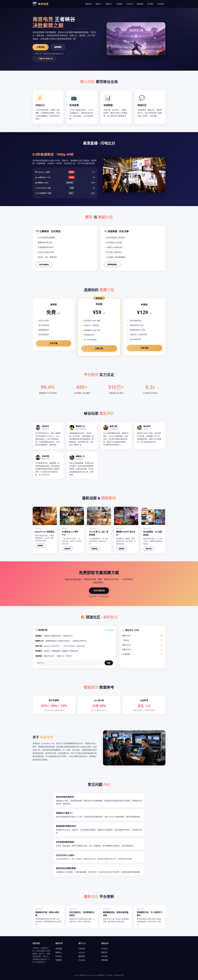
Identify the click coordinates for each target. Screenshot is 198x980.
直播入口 (99, 4)
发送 (108, 663)
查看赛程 (58, 47)
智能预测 (58, 960)
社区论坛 (129, 4)
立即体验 (40, 47)
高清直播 (58, 949)
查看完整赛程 (44, 264)
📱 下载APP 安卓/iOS (44, 58)
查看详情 (149, 549)
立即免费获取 (99, 590)
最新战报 (140, 4)
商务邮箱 (104, 960)
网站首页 (88, 4)
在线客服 (104, 956)
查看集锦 (40, 545)
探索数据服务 (112, 264)
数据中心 (109, 4)
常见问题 (160, 4)
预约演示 (104, 952)
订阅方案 (81, 949)
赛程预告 (58, 956)
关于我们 (150, 4)
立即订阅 (99, 348)
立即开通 (53, 343)
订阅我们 (119, 4)
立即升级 (144, 348)
